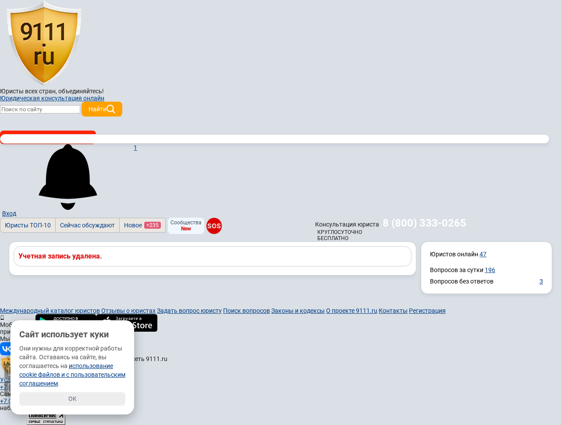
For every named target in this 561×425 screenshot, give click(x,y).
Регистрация (427, 310)
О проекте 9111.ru (351, 310)
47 (482, 254)
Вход (9, 213)
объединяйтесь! (81, 91)
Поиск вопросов (246, 310)
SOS (214, 226)
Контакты (393, 310)
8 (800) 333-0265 (424, 223)
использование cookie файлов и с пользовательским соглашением (72, 374)
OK (72, 398)
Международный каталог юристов (50, 310)
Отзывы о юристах (128, 310)
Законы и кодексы (298, 310)
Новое (141, 225)
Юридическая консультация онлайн (52, 98)
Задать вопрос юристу (189, 310)
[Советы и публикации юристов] (44, 43)
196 (490, 269)
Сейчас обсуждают (87, 225)
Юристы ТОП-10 (28, 225)
